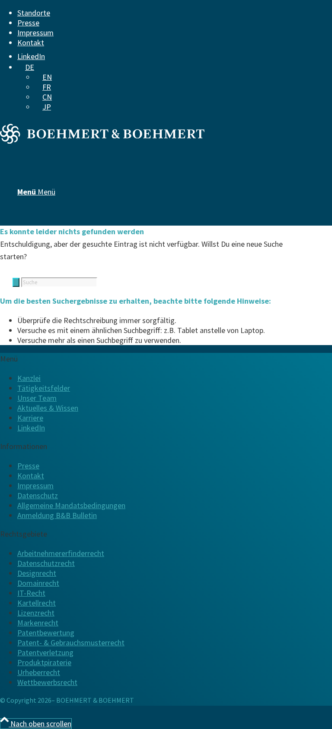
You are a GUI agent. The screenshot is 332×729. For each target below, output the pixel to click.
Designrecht (36, 573)
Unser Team (37, 398)
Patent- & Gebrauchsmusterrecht (70, 642)
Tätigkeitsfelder (43, 388)
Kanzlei (29, 378)
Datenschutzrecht (46, 563)
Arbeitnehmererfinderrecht (60, 553)
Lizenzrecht (35, 613)
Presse (28, 23)
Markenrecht (37, 623)
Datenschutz (37, 495)
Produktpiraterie (44, 662)
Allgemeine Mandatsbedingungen (71, 505)
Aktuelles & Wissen (47, 408)
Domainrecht (38, 583)
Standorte (33, 13)
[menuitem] (160, 13)
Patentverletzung (45, 652)
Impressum (35, 33)
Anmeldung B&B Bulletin (57, 515)
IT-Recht (31, 593)
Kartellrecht (36, 603)
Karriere (30, 418)
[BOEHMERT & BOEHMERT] (102, 141)
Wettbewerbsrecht (47, 682)
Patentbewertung (45, 633)
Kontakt (30, 42)
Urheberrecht (38, 672)
